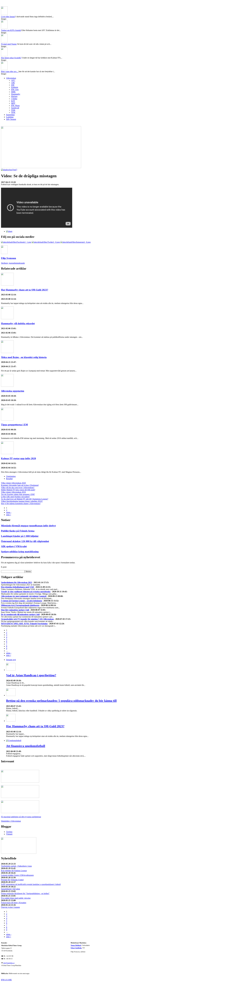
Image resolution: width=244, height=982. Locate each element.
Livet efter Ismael (8, 17)
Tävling (9, 832)
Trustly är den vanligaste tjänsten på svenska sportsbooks (25, 591)
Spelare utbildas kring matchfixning (20, 551)
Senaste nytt (11, 660)
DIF (12, 85)
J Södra (14, 99)
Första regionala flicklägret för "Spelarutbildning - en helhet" (25, 893)
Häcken (14, 96)
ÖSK (13, 110)
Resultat (9, 479)
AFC (13, 80)
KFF (13, 101)
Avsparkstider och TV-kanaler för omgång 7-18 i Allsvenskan (27, 619)
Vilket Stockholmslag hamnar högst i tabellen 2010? (22, 501)
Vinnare (9, 834)
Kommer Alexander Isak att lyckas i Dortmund (20, 485)
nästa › (8, 512)
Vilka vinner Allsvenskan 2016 (13, 492)
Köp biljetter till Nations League (14, 871)
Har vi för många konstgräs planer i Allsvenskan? (21, 503)
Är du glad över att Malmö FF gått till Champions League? (24, 499)
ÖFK (13, 112)
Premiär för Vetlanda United (12, 880)
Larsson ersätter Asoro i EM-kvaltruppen (17, 875)
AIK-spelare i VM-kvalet (14, 546)
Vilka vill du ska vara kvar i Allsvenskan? (17, 487)
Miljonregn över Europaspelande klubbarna (20, 605)
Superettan (10, 115)
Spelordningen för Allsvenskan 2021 (16, 582)
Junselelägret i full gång (10, 889)
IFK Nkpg (15, 105)
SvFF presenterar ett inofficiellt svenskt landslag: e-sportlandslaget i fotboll (31, 884)
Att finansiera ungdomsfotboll (25, 746)
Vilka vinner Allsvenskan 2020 (13, 483)
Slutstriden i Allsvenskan (11, 821)
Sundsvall (15, 108)
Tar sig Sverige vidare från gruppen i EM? (18, 494)
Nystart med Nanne (9, 44)
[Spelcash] (20, 782)
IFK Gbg (15, 89)
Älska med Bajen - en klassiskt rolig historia (24, 357)
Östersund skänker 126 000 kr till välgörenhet (25, 541)
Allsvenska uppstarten (12, 391)
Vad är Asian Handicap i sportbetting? (31, 675)
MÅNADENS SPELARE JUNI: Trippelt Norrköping (24, 624)
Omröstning (11, 476)
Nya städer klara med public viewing (15, 898)
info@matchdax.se (8, 963)
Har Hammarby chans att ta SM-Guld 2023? (24, 289)
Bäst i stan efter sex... (10, 71)
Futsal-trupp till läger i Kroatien (13, 903)
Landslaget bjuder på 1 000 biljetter (20, 536)
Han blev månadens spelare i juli (15, 610)
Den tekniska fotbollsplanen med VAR (17, 587)
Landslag (9, 117)
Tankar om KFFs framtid (11, 30)
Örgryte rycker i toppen (10, 907)
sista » (8, 515)
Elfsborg (14, 87)
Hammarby (15, 94)
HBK (13, 92)
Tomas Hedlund (76, 945)
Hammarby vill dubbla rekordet (18, 323)
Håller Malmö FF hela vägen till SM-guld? (18, 490)
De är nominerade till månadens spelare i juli (20, 614)
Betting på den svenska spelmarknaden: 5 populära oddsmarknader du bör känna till (61, 700)
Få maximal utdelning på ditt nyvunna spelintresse (21, 817)
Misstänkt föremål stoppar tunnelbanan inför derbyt (28, 525)
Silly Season (11, 119)
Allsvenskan (11, 78)
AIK (13, 83)
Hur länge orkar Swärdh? (11, 58)
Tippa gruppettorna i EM (14, 424)
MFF (13, 103)
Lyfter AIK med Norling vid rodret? (15, 497)
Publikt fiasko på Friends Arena (17, 531)
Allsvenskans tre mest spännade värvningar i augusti (24, 596)
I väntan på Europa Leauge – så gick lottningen (21, 601)
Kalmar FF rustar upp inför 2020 (18, 458)
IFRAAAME (6, 980)
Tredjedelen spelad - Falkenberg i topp (16, 866)
